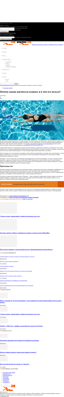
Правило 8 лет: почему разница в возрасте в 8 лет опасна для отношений (16, 271)
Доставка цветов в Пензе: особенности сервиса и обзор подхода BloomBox (25, 233)
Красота (5, 52)
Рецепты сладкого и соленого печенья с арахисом (11, 275)
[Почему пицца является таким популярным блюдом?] (4, 349)
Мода (4, 55)
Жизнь (7, 63)
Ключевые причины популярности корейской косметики (19, 340)
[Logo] (8, 44)
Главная (5, 48)
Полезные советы (7, 59)
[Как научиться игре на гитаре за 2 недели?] (4, 361)
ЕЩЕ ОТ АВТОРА (28, 199)
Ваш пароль (17, 30)
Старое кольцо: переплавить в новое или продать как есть (20, 216)
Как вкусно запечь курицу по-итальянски (9, 261)
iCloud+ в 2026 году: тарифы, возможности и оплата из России (21, 326)
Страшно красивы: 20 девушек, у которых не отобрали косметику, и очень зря (17, 256)
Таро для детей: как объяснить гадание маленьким (24, 197)
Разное (4, 77)
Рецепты (8, 65)
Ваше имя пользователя (20, 28)
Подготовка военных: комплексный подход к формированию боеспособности (26, 249)
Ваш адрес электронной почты (22, 37)
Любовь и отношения (11, 66)
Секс (7, 81)
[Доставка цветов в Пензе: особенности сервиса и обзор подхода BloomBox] (8, 230)
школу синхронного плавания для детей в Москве (39, 143)
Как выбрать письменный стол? (19, 196)
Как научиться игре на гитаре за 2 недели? (14, 364)
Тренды (5, 73)
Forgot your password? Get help (8, 33)
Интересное (8, 62)
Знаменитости (6, 69)
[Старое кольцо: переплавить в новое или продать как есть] (8, 213)
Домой (2, 85)
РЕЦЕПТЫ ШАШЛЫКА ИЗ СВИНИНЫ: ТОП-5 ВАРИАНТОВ (13, 280)
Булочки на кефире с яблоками (6, 266)
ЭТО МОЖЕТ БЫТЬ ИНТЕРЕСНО (10, 199)
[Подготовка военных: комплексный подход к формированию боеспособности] (8, 246)
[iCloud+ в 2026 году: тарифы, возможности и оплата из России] (4, 323)
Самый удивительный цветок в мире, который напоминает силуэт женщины (16, 285)
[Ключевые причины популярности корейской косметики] (4, 337)
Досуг (7, 79)
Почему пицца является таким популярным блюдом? (18, 352)
